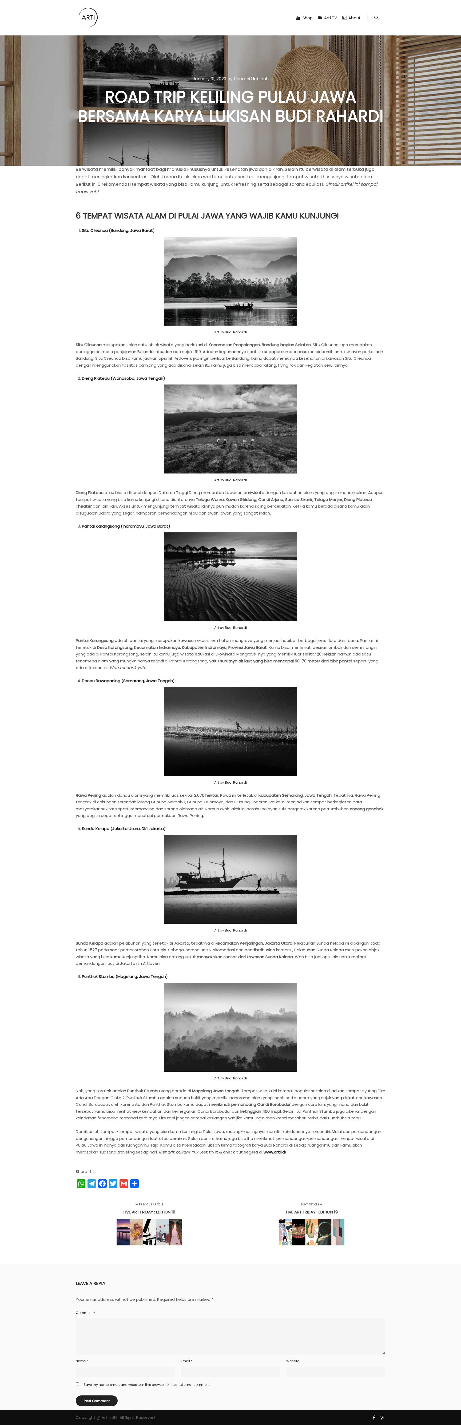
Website (292, 1361)
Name (82, 1361)
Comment (85, 1312)
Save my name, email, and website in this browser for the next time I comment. (147, 1384)
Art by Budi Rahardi (230, 332)
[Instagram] (381, 1417)
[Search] (376, 17)
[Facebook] (373, 1417)
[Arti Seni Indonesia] (88, 17)
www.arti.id (274, 1152)
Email (186, 1361)
